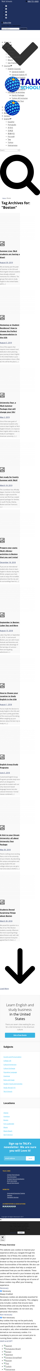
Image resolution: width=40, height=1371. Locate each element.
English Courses (14, 69)
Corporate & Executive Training (16, 1193)
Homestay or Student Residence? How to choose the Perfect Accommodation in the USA (9, 331)
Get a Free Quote (20, 1035)
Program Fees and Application (15, 1179)
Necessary (6, 1291)
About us (7, 42)
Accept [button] (21, 1232)
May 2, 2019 (5, 417)
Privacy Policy (13, 1232)
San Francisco (13, 63)
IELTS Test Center (12, 1181)
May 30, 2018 (5, 849)
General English (18, 72)
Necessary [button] (4, 1288)
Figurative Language (10, 1072)
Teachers (9, 1195)
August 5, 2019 (6, 342)
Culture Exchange (9, 1068)
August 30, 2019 (6, 262)
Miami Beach (7, 1131)
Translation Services (12, 1197)
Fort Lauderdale (14, 57)
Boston (11, 54)
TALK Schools (7, 1091)
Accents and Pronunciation (12, 1057)
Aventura (11, 51)
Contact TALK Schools (13, 1175)
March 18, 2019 (6, 485)
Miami (10, 60)
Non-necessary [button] (6, 1314)
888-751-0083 (33, 1)
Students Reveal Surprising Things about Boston (8, 912)
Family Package (18, 95)
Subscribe (7, 22)
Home (4, 198)
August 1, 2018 (6, 704)
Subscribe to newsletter (11, 25)
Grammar (6, 1076)
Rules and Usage (8, 1080)
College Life (7, 1061)
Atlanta (10, 48)
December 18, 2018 (8, 562)
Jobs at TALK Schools (13, 1183)
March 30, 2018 (6, 921)
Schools (7, 45)
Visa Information (12, 1177)
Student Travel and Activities (12, 1084)
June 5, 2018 (5, 773)
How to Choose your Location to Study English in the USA (9, 696)
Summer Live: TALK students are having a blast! (10, 254)
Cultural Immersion (9, 1065)
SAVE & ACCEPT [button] (6, 1341)
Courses (7, 66)
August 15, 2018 (6, 630)
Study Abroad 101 (9, 1088)
